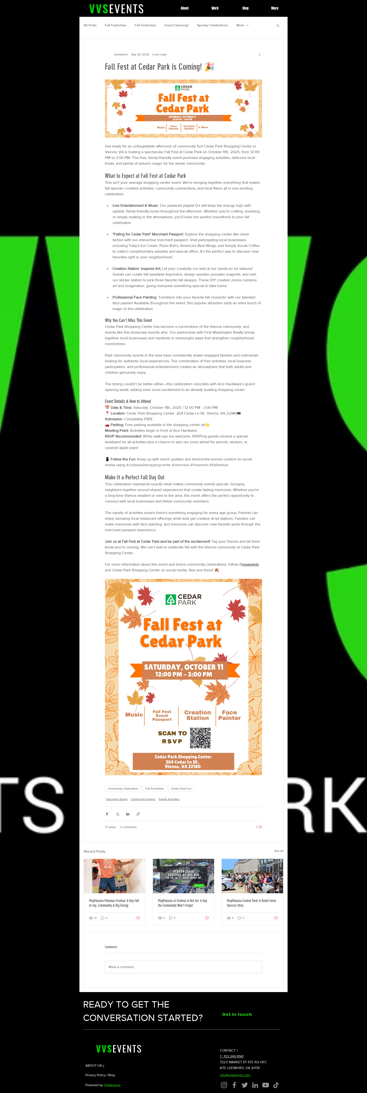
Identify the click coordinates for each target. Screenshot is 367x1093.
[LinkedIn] (255, 1085)
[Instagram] (224, 1085)
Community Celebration (123, 788)
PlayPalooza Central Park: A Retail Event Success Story (251, 903)
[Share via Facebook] (107, 814)
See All (278, 850)
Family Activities (169, 799)
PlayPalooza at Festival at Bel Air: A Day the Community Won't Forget (182, 903)
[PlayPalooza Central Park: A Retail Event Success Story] (252, 876)
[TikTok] (276, 1085)
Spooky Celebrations (212, 25)
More (240, 25)
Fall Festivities (115, 25)
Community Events (143, 799)
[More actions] (259, 54)
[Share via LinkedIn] (128, 814)
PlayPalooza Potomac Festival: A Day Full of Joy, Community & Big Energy (114, 903)
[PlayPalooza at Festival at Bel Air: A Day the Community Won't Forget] (183, 876)
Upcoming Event (116, 799)
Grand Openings (176, 25)
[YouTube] (265, 1085)
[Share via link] (138, 814)
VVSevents (112, 1085)
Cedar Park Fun (181, 788)
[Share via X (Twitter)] (117, 814)
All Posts (90, 25)
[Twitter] (245, 1085)
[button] (278, 25)
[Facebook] (234, 1085)
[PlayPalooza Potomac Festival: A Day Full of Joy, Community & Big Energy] (114, 876)
